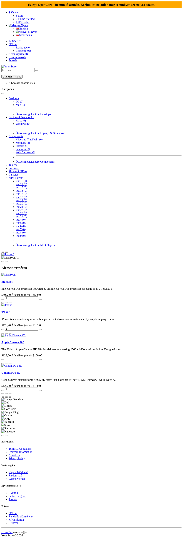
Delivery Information (20, 451)
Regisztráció (23, 47)
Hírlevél (13, 522)
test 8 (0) (21, 232)
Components (16, 136)
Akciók (13, 499)
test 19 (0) (21, 200)
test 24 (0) (21, 216)
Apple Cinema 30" (12, 342)
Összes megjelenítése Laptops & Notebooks (40, 133)
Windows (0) (23, 123)
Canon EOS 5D (10, 372)
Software (14, 168)
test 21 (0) (21, 206)
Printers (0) (22, 145)
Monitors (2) (23, 142)
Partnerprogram (17, 496)
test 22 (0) (21, 209)
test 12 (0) (21, 184)
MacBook (7, 281)
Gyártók (13, 492)
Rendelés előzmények (21, 516)
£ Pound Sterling (25, 18)
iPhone (5, 311)
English (23, 28)
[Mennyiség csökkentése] (2, 299)
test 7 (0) (21, 229)
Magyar (32, 31)
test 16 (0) (21, 190)
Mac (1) (20, 104)
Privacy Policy (17, 458)
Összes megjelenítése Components (35, 161)
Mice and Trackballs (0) (29, 139)
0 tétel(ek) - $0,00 (12, 76)
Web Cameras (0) (25, 152)
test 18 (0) (21, 197)
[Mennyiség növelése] (40, 299)
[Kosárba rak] (2, 302)
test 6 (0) (21, 226)
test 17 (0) (21, 193)
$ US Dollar (22, 22)
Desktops (14, 98)
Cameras (13, 174)
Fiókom (13, 513)
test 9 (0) (21, 235)
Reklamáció (15, 475)
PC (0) (19, 101)
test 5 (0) (21, 222)
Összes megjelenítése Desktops (33, 114)
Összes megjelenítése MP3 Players (35, 245)
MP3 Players (16, 177)
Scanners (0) (23, 149)
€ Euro (19, 15)
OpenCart (7, 532)
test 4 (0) (21, 219)
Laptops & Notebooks (21, 117)
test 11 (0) (21, 181)
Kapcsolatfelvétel (18, 472)
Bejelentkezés (23, 50)
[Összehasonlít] (10, 302)
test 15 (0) (21, 187)
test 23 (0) (21, 213)
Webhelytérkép (17, 478)
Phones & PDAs (18, 171)
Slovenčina (25, 35)
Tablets (13, 164)
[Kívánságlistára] (6, 302)
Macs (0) (21, 120)
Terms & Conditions (20, 448)
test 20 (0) (21, 203)
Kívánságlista (16, 519)
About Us (14, 455)
